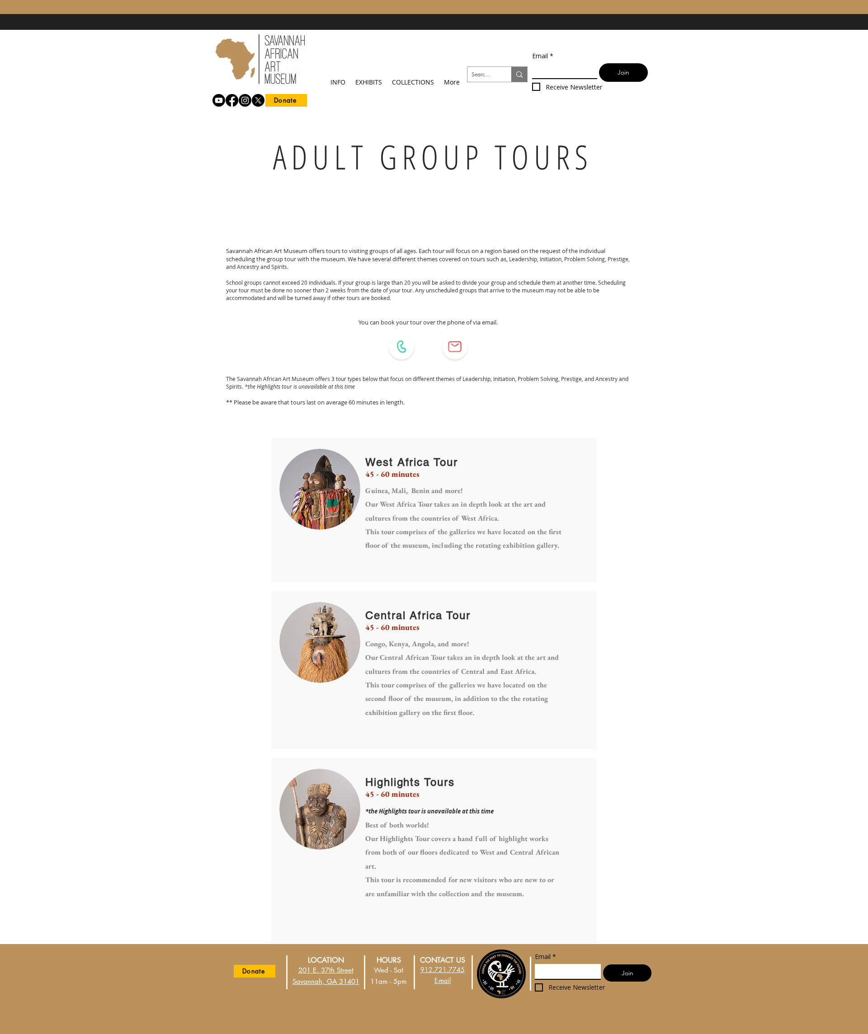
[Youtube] (218, 100)
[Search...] (519, 74)
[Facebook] (232, 100)
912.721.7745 (442, 969)
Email (542, 56)
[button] (338, 78)
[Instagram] (245, 100)
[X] (258, 100)
